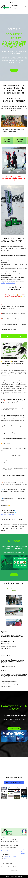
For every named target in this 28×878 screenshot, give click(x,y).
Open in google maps (6, 850)
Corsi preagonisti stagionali (8, 666)
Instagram (23, 851)
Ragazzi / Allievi (6, 319)
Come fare (14, 574)
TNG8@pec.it (6, 858)
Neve (7, 876)
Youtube (23, 853)
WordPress (19, 876)
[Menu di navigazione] (25, 7)
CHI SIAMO (14, 70)
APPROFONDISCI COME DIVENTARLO (14, 782)
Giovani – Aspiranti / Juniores (9, 324)
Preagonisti (5, 329)
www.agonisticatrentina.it (7, 514)
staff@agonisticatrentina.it (8, 283)
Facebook (23, 850)
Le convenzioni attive (14, 728)
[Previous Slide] (5, 160)
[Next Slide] (23, 160)
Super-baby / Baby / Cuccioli (9, 313)
